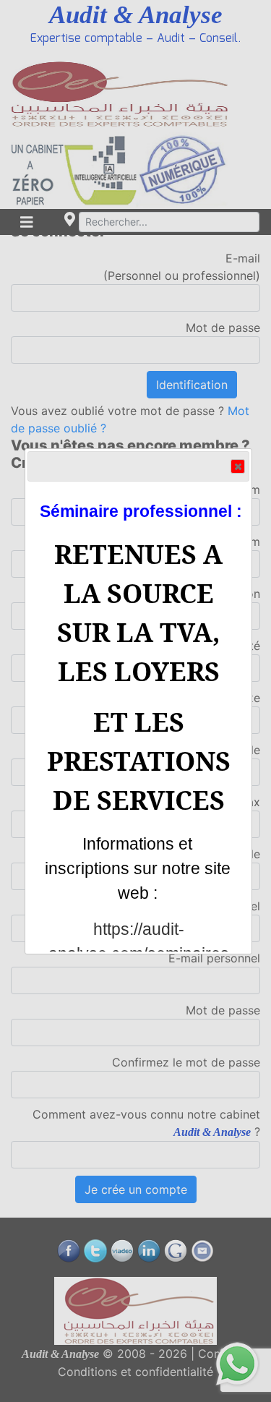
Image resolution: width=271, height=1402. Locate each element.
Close (238, 466)
